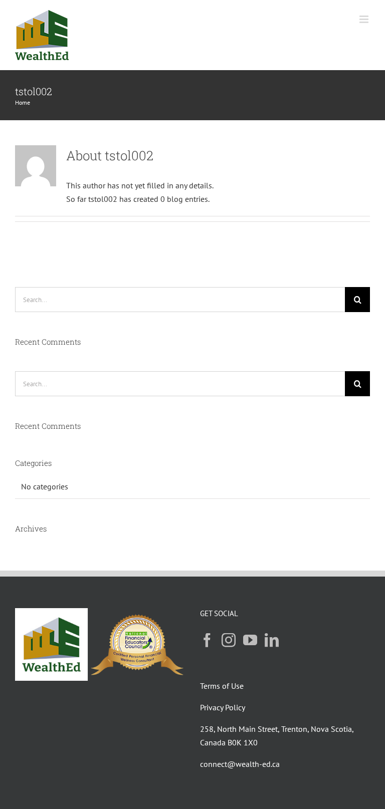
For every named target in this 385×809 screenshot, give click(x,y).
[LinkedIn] (272, 640)
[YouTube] (250, 640)
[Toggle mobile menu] (364, 19)
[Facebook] (207, 640)
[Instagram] (229, 640)
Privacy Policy (222, 707)
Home (22, 102)
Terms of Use (222, 686)
